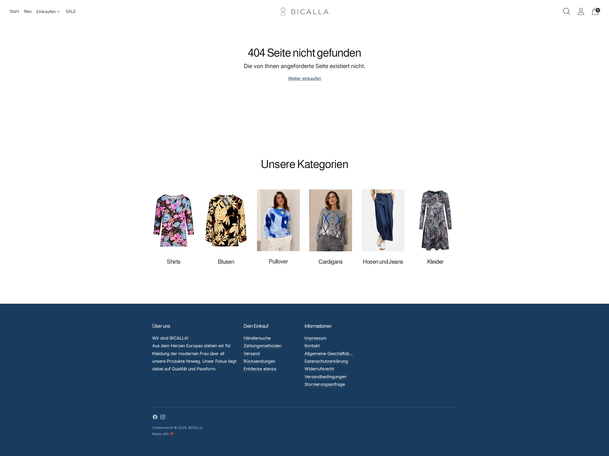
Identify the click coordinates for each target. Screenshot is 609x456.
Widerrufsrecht (319, 368)
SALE (71, 11)
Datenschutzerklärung (326, 361)
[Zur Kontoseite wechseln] (581, 11)
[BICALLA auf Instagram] (163, 418)
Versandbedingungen (325, 376)
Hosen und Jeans (383, 261)
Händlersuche (257, 338)
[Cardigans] (330, 220)
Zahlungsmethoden (262, 345)
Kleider (435, 261)
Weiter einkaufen (304, 78)
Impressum (315, 338)
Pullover (278, 261)
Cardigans (331, 261)
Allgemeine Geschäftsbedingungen (338, 353)
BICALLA (195, 428)
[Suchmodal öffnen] (566, 11)
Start (14, 11)
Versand (252, 353)
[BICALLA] (304, 11)
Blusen (226, 261)
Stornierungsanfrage (324, 384)
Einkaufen (46, 11)
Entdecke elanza (260, 368)
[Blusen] (226, 220)
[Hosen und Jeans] (383, 220)
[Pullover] (278, 220)
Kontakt (312, 345)
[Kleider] (435, 220)
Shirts (173, 261)
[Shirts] (173, 220)
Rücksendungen (259, 361)
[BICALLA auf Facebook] (155, 418)
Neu (28, 11)
